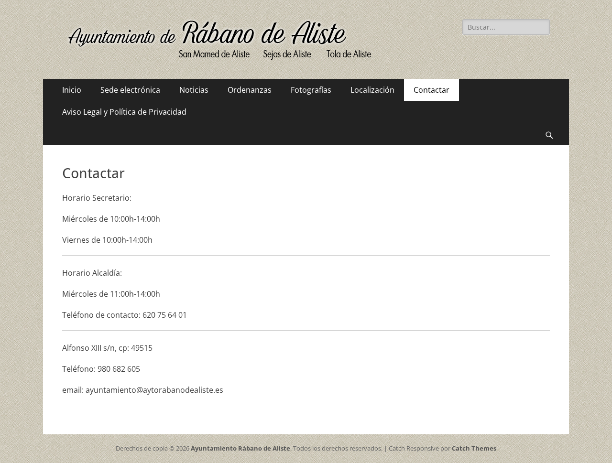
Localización (372, 90)
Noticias (193, 90)
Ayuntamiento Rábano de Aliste (240, 448)
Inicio (71, 90)
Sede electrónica (130, 90)
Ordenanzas (250, 90)
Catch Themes (474, 448)
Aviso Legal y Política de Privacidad (124, 112)
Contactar (431, 90)
